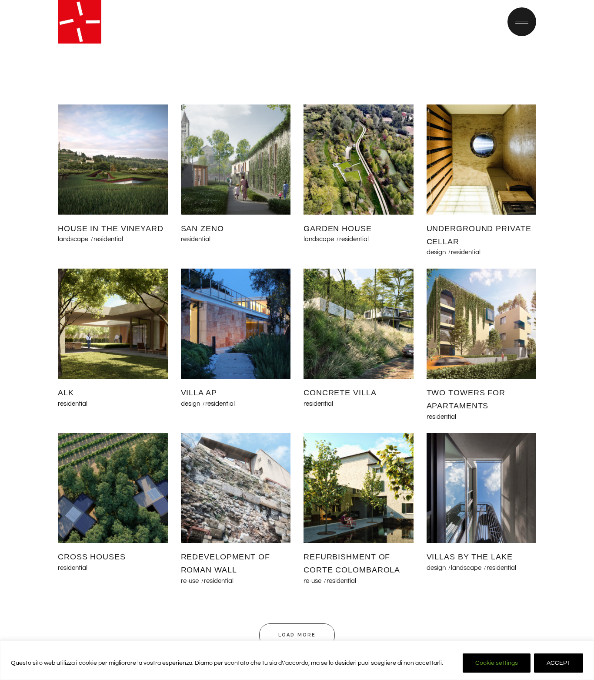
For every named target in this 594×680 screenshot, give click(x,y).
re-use (190, 581)
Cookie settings (496, 663)
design (436, 252)
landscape (73, 239)
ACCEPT (559, 663)
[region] (297, 660)
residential (108, 239)
